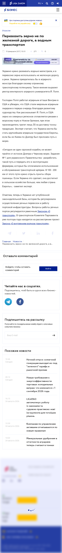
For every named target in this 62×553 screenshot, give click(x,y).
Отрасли (6, 31)
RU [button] (39, 3)
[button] (4, 3)
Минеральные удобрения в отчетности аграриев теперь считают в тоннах (41, 441)
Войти (48, 269)
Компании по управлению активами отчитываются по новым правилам (41, 427)
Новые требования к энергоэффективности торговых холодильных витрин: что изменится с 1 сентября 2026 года (40, 384)
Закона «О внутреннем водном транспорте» (25, 223)
